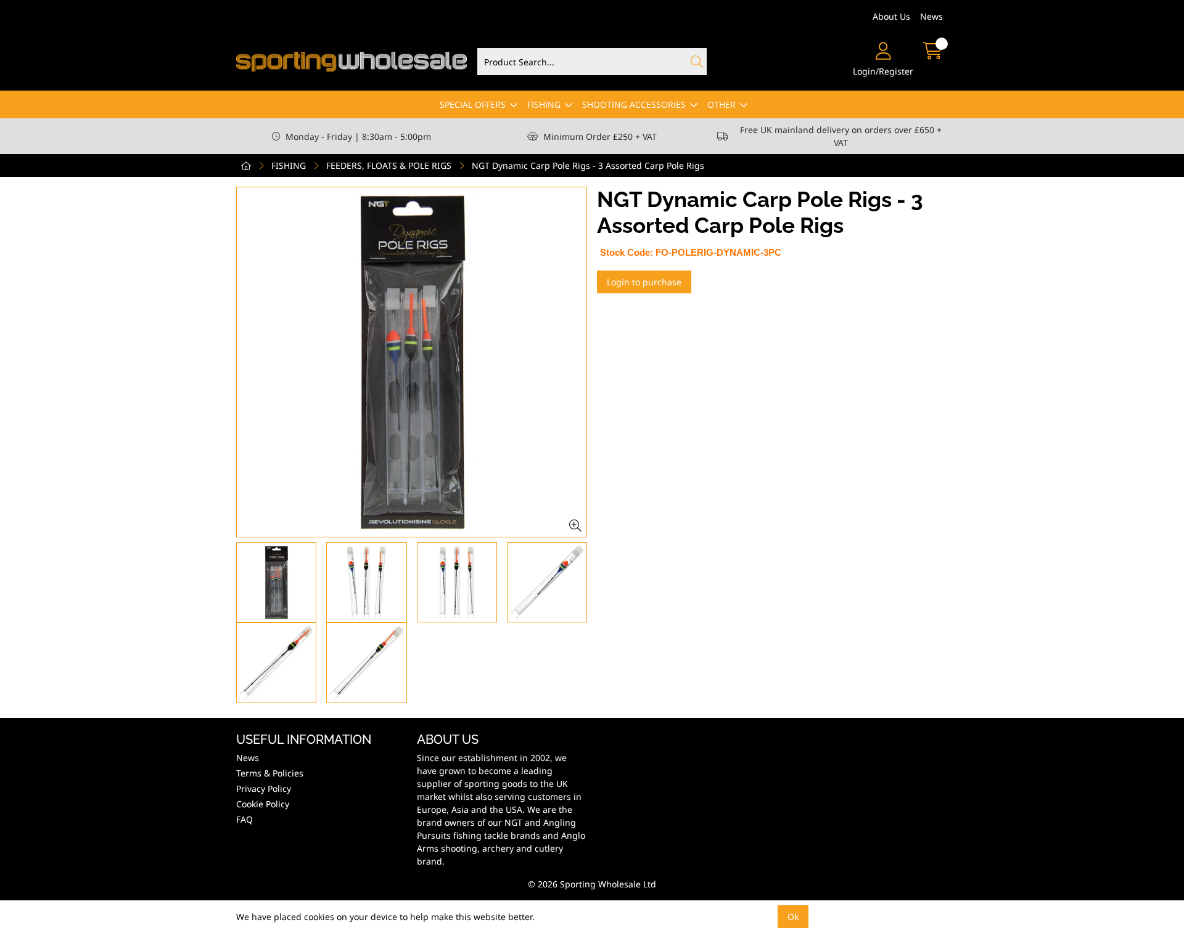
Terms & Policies (269, 773)
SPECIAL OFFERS (473, 104)
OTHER (721, 104)
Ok (793, 917)
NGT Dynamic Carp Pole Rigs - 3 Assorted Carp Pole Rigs (588, 165)
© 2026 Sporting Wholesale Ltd (592, 884)
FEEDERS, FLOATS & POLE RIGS (388, 165)
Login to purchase (644, 282)
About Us (891, 16)
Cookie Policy (262, 804)
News (931, 16)
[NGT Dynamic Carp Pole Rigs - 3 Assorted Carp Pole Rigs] (411, 362)
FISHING (544, 104)
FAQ (244, 819)
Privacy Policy (263, 788)
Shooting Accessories (634, 104)
